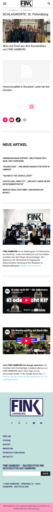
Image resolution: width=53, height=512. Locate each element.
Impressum (8, 449)
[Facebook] (12, 423)
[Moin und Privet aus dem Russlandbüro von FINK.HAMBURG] (26, 31)
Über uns (7, 436)
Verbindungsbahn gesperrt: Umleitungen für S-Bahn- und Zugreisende (25, 159)
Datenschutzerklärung (14, 453)
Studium (6, 440)
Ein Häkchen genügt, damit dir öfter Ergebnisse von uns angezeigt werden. (25, 376)
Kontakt (6, 444)
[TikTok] (26, 423)
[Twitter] (34, 423)
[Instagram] (19, 423)
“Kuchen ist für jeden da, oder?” (17, 176)
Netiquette (8, 457)
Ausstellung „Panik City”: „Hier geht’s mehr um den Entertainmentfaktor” (26, 182)
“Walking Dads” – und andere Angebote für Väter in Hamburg (26, 168)
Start (4, 10)
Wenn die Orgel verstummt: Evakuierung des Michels (23, 191)
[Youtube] (41, 423)
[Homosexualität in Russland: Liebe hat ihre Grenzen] (26, 71)
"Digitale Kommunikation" (30, 265)
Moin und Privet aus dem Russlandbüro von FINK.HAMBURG (24, 47)
